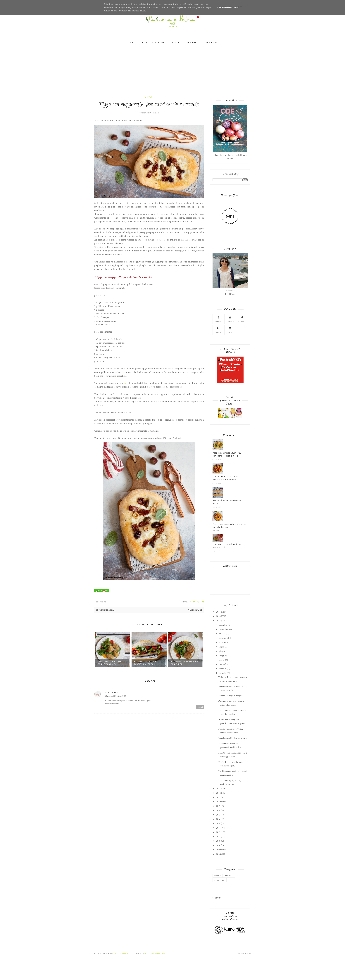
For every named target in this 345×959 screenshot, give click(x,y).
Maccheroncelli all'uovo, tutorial (232, 738)
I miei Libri (174, 43)
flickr (230, 332)
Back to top (243, 953)
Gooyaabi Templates (155, 953)
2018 (218, 810)
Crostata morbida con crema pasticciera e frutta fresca (225, 478)
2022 (218, 793)
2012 (218, 836)
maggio (222, 655)
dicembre (223, 624)
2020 (218, 801)
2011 (218, 840)
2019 (218, 806)
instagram (230, 321)
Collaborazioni (209, 43)
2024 (218, 620)
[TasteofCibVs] (230, 382)
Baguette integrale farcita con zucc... (109, 662)
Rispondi (200, 707)
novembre (223, 629)
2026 (218, 611)
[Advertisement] (172, 67)
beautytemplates (120, 953)
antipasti (217, 876)
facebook (218, 321)
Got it (238, 7)
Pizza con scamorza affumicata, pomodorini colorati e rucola (227, 454)
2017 (218, 814)
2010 (218, 845)
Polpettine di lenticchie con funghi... (147, 662)
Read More (230, 294)
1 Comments (100, 602)
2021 (218, 797)
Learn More (224, 7)
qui (125, 383)
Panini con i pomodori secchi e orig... (183, 662)
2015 (218, 823)
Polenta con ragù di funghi (230, 695)
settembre (223, 638)
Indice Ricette (158, 43)
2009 (218, 849)
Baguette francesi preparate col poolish (227, 501)
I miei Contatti (190, 43)
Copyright (217, 897)
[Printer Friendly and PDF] (101, 591)
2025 (218, 616)
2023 (218, 788)
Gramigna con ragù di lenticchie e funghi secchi (228, 545)
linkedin (218, 332)
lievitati (149, 97)
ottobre (222, 633)
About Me (142, 43)
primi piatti (229, 876)
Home (130, 43)
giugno (222, 651)
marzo (222, 664)
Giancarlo (111, 692)
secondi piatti (219, 880)
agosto (222, 642)
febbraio (222, 668)
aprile (221, 660)
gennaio (222, 673)
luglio (221, 646)
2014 (218, 827)
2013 (218, 832)
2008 (218, 854)
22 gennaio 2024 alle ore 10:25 (115, 696)
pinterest (241, 321)
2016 (218, 819)
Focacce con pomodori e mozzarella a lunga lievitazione (229, 525)
